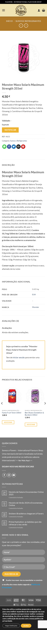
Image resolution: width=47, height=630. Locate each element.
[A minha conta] (39, 10)
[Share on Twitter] (14, 146)
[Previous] (2, 408)
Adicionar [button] (8, 422)
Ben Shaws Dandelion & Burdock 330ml (34, 414)
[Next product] (21, 26)
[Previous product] (26, 26)
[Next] (44, 408)
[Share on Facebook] (9, 146)
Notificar (10, 130)
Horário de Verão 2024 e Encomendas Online (26, 503)
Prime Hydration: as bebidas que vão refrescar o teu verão (25, 523)
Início (9, 21)
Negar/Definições (11, 626)
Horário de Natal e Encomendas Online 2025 (26, 493)
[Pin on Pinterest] (23, 146)
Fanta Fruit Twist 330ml (11, 413)
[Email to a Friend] (18, 146)
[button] (3, 10)
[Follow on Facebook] (4, 475)
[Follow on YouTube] (14, 475)
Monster (35, 307)
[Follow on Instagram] (9, 475)
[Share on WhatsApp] (4, 146)
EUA (34, 294)
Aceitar (26, 626)
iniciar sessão (19, 357)
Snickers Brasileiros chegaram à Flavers (26, 513)
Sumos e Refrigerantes (28, 21)
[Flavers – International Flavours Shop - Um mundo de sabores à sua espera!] (21, 10)
